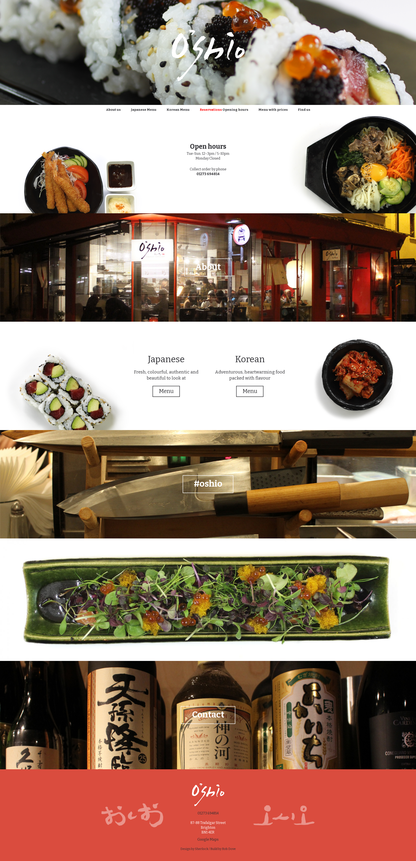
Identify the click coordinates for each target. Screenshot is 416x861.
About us (113, 110)
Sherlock (201, 849)
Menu (166, 391)
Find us (304, 110)
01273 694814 (208, 174)
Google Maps (208, 839)
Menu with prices (273, 110)
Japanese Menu (143, 110)
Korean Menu (178, 110)
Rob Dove (229, 849)
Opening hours (224, 110)
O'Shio (208, 54)
